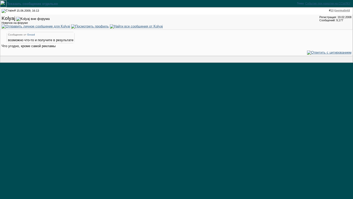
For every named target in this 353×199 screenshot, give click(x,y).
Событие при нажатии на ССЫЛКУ (327, 3)
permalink (342, 10)
